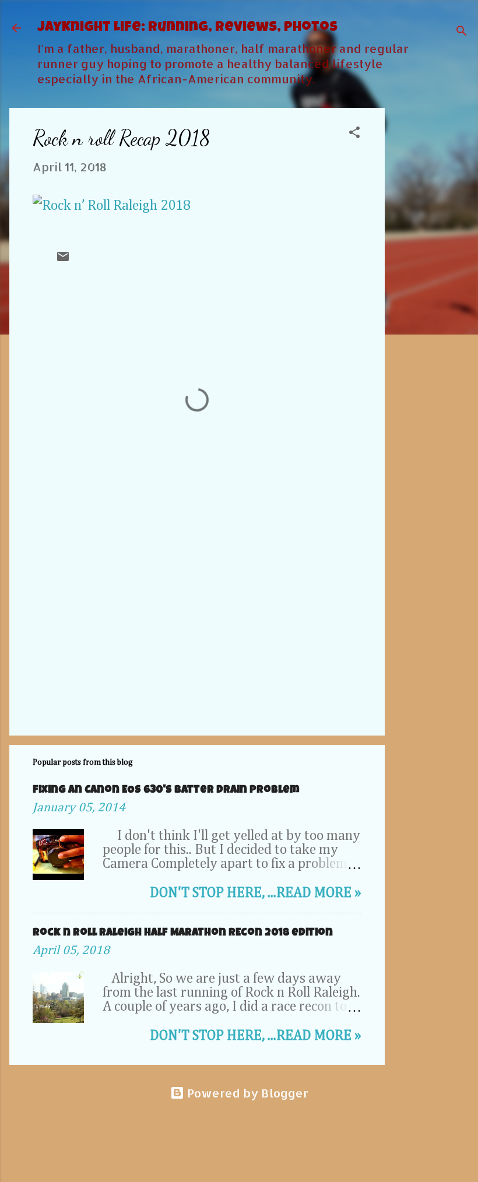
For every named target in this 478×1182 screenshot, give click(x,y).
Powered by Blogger (246, 1092)
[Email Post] (63, 258)
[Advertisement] (431, 283)
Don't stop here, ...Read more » (255, 893)
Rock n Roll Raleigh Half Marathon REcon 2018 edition (183, 933)
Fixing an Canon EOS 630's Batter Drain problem (166, 790)
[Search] (462, 32)
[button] (354, 133)
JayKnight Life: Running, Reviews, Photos (187, 28)
